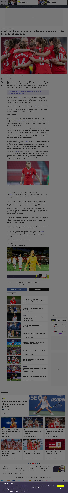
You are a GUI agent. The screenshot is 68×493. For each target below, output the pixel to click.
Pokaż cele (60, 488)
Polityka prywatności (21, 491)
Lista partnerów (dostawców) (36, 488)
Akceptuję (60, 485)
